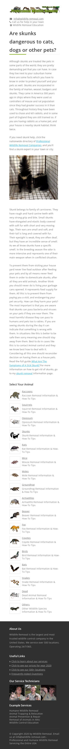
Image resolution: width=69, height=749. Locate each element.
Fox (24, 524)
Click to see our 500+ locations (28, 669)
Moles (25, 471)
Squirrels (27, 404)
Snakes (26, 578)
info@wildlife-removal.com (29, 18)
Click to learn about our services (29, 661)
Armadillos (28, 498)
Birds (25, 551)
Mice (24, 458)
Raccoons (27, 391)
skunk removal (24, 373)
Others (26, 604)
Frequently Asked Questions (27, 673)
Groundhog (28, 484)
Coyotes (26, 538)
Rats (24, 444)
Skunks (26, 431)
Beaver (26, 511)
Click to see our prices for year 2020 (31, 665)
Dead (25, 591)
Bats (24, 564)
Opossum (27, 418)
